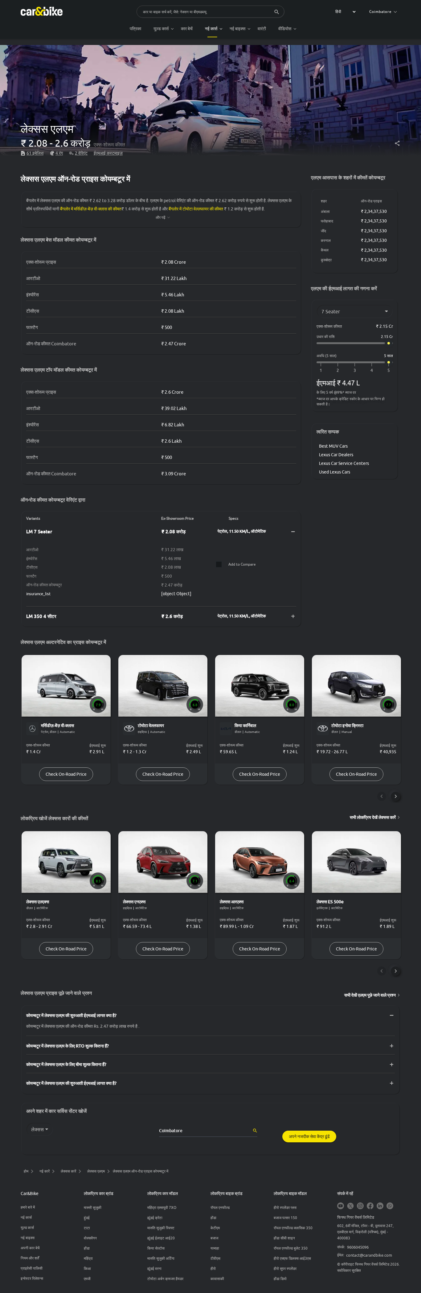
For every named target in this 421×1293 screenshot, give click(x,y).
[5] (388, 370)
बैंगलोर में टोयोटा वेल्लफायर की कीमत (196, 208)
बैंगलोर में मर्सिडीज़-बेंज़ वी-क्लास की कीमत (90, 208)
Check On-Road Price (66, 774)
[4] (371, 370)
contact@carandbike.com (369, 1255)
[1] (321, 370)
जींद (323, 231)
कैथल (325, 250)
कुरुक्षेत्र (326, 260)
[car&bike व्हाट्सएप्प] (389, 1206)
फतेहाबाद (327, 221)
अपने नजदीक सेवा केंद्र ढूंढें (309, 1136)
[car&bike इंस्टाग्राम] (360, 1206)
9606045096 (358, 1247)
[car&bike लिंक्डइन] (380, 1206)
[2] (338, 370)
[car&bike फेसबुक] (370, 1206)
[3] (355, 370)
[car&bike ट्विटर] (350, 1206)
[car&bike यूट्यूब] (340, 1206)
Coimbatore (380, 11)
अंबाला (325, 211)
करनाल (326, 240)
